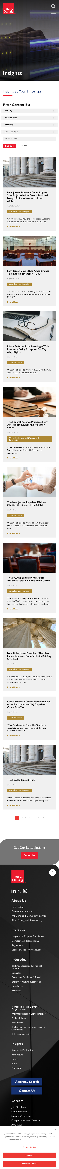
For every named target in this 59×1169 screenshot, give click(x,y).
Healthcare (17, 986)
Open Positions (19, 1112)
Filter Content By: (16, 104)
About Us (18, 900)
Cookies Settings (29, 1147)
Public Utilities (18, 1018)
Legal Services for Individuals (26, 950)
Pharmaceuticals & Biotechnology (28, 1014)
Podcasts (16, 1068)
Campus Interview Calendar (25, 1121)
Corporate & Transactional (25, 941)
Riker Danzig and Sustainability (27, 920)
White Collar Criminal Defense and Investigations (24, 439)
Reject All (29, 1155)
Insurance (16, 991)
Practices (18, 930)
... (33, 818)
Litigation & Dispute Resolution (27, 936)
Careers (17, 1101)
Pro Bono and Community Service (28, 916)
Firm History (17, 907)
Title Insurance (15, 363)
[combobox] (29, 111)
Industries (18, 959)
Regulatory (17, 945)
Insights (17, 1044)
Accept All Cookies (29, 1164)
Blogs (14, 1064)
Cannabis (16, 973)
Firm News (17, 1055)
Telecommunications (21, 1034)
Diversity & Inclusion (22, 911)
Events (14, 1059)
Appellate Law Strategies (19, 212)
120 (38, 818)
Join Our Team (18, 1107)
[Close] (55, 1130)
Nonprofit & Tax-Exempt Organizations (24, 1008)
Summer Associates (21, 1116)
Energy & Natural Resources (26, 982)
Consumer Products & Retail (26, 977)
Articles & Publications (22, 1050)
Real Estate (17, 1023)
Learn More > (13, 227)
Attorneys (16, 1125)
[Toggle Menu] (53, 12)
